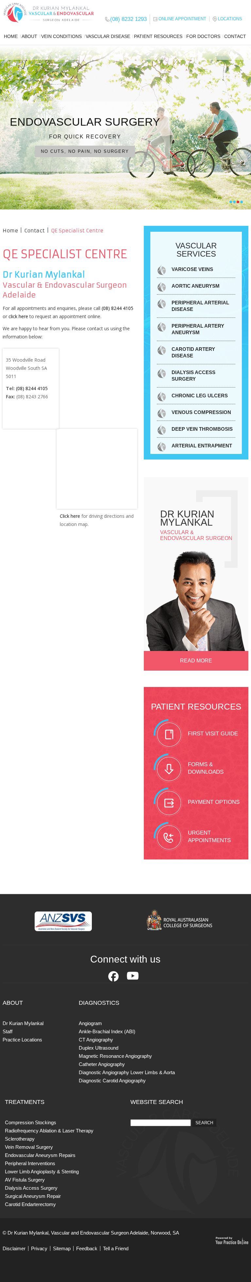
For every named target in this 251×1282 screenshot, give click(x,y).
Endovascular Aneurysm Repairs (40, 1155)
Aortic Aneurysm (196, 286)
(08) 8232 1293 (128, 19)
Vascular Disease (108, 36)
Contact (235, 36)
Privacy (39, 1248)
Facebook (113, 976)
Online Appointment (182, 18)
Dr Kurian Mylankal (23, 1023)
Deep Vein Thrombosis (202, 429)
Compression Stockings (30, 1122)
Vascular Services (196, 249)
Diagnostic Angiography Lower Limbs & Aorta (127, 1072)
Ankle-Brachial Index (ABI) (107, 1031)
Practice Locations (22, 1039)
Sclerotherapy (20, 1139)
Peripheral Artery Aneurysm (198, 329)
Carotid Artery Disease (193, 352)
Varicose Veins (192, 269)
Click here (70, 516)
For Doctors (203, 36)
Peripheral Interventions (30, 1163)
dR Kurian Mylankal (187, 518)
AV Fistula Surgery (25, 1180)
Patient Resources (158, 36)
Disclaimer (14, 1248)
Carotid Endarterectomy (30, 1204)
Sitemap (62, 1248)
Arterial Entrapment (202, 445)
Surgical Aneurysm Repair (33, 1196)
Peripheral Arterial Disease (200, 306)
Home (11, 36)
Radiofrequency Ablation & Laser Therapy (49, 1130)
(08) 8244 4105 (117, 308)
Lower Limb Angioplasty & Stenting (42, 1171)
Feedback (86, 1248)
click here (18, 316)
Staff (7, 1031)
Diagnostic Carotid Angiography (112, 1080)
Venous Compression (201, 412)
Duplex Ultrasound (98, 1048)
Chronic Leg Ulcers (200, 395)
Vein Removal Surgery (29, 1147)
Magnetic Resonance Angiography (115, 1056)
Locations (230, 18)
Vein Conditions (61, 36)
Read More (196, 660)
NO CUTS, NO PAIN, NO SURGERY (85, 151)
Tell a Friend (115, 1248)
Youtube (132, 976)
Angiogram (90, 1023)
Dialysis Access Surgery (193, 376)
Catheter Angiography (102, 1064)
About (29, 36)
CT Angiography (96, 1039)
